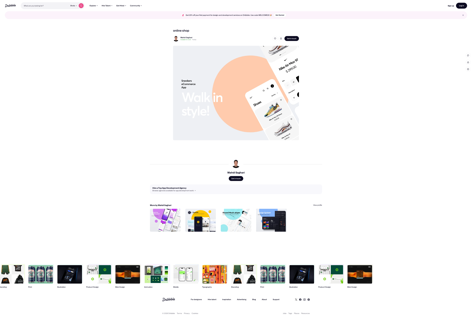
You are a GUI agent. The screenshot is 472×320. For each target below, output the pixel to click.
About (264, 299)
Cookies (195, 313)
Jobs (284, 313)
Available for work (185, 39)
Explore (93, 6)
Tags (290, 313)
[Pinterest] (309, 299)
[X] (296, 299)
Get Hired (120, 6)
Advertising (241, 299)
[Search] (81, 5)
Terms (179, 313)
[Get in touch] (166, 227)
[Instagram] (304, 299)
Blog (254, 299)
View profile (317, 205)
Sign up (451, 6)
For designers (196, 299)
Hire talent (212, 299)
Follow (194, 39)
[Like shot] (275, 38)
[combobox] (45, 5)
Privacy (187, 313)
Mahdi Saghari (186, 37)
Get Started (280, 15)
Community (135, 6)
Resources (305, 313)
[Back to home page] (10, 5)
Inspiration (226, 299)
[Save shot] (281, 38)
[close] (463, 15)
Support (276, 299)
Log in (461, 6)
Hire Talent (106, 6)
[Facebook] (300, 299)
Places (296, 313)
